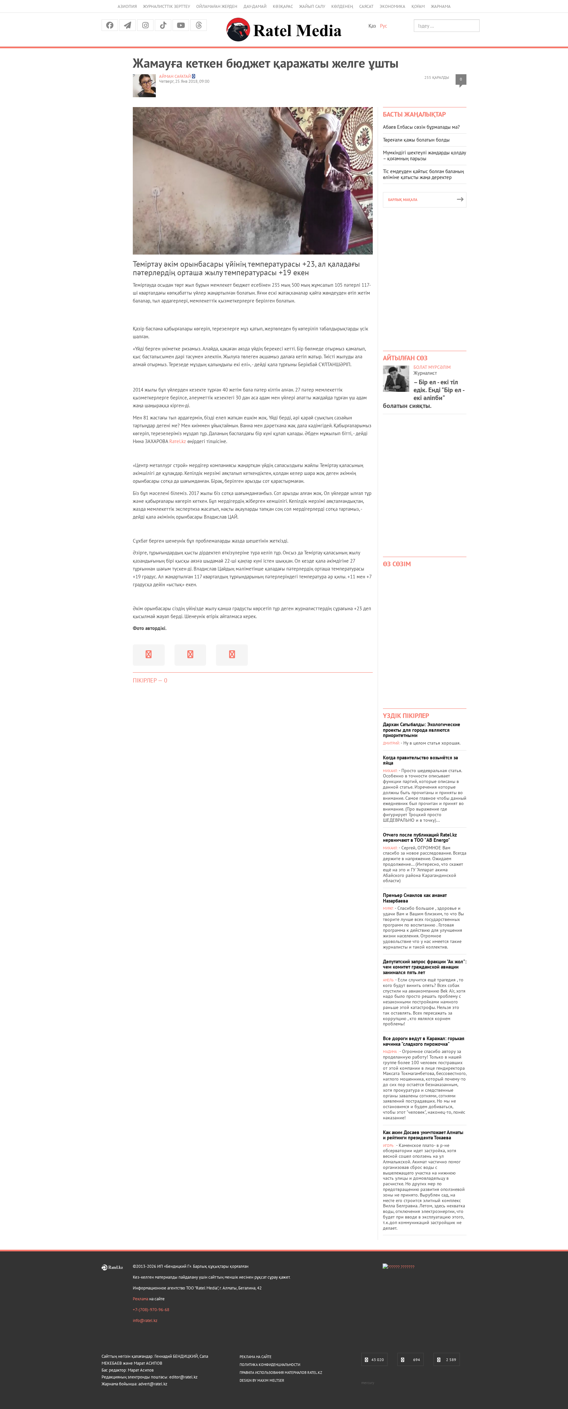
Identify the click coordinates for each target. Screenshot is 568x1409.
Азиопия (127, 6)
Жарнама (441, 6)
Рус (383, 26)
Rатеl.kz (178, 441)
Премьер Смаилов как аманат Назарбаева (415, 898)
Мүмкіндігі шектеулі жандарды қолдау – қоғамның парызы (424, 155)
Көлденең (342, 6)
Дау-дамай (255, 6)
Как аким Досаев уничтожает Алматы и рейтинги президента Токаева (423, 1135)
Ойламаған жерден (216, 6)
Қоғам (418, 6)
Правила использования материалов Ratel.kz (281, 1372)
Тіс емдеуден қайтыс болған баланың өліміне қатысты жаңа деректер (423, 174)
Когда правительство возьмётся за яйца (420, 760)
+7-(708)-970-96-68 (151, 1309)
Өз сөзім (397, 564)
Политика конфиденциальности (270, 1364)
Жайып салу (312, 6)
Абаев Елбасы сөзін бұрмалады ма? (421, 127)
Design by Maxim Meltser (262, 1380)
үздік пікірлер (406, 715)
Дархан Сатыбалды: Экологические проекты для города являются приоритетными (421, 729)
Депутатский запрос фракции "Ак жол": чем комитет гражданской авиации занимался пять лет (424, 966)
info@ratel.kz (145, 1320)
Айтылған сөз (405, 358)
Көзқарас (283, 6)
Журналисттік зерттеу (166, 6)
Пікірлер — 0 (150, 680)
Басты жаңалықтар (414, 114)
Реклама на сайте (256, 1356)
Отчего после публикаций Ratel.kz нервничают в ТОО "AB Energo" (420, 837)
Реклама (140, 1299)
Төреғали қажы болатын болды (416, 140)
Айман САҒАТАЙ (175, 76)
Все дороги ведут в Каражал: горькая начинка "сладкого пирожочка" (423, 1041)
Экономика (392, 6)
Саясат (366, 6)
